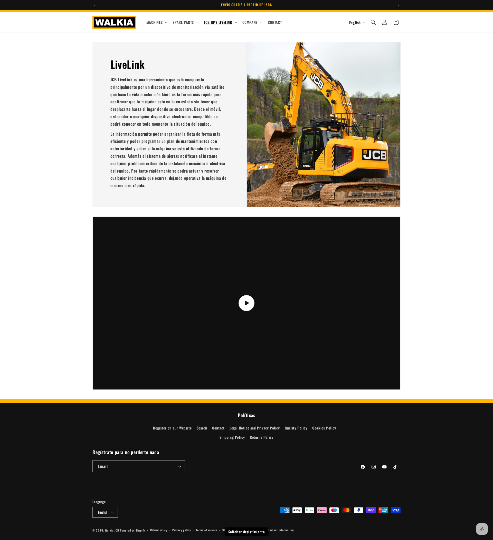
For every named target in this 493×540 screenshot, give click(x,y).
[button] (156, 22)
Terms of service (206, 530)
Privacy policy (181, 530)
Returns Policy (261, 437)
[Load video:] (246, 303)
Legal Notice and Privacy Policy (255, 428)
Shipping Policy (232, 437)
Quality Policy (296, 428)
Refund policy (158, 530)
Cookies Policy (324, 428)
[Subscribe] (179, 466)
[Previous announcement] (94, 5)
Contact (218, 428)
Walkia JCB (112, 530)
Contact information (280, 530)
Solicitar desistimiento (246, 531)
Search (202, 428)
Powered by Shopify (132, 530)
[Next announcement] (398, 5)
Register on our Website (172, 428)
